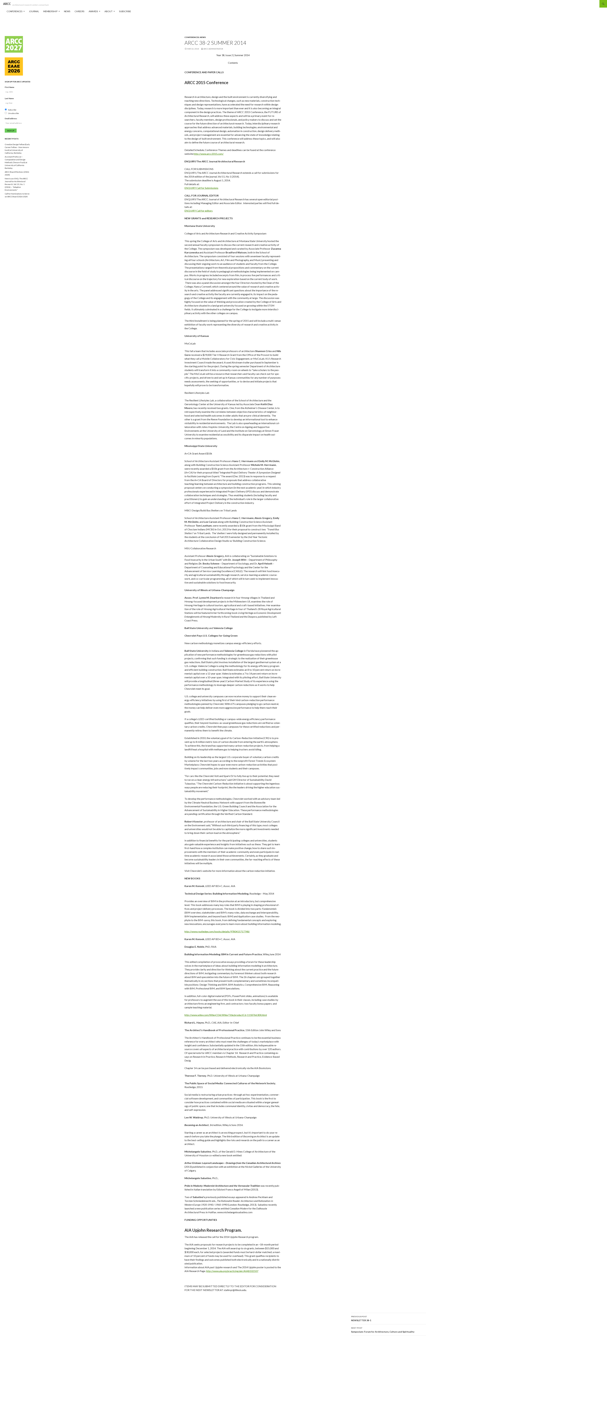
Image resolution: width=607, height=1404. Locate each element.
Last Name (9, 98)
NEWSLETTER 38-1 (361, 1318)
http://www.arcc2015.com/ (209, 153)
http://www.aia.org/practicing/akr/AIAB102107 (232, 1270)
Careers (79, 11)
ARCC (7, 4)
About (108, 11)
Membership (50, 11)
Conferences (14, 11)
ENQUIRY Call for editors (198, 210)
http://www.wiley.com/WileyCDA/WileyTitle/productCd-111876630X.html (225, 1014)
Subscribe (125, 11)
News (67, 11)
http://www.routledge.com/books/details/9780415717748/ (217, 931)
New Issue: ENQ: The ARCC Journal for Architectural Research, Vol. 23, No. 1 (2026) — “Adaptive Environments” (16, 184)
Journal (34, 11)
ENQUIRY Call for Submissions (201, 187)
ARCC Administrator (213, 49)
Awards (93, 11)
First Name (9, 87)
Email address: (11, 118)
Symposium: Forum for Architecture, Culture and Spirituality (382, 1330)
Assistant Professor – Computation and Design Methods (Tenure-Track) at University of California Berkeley (16, 162)
